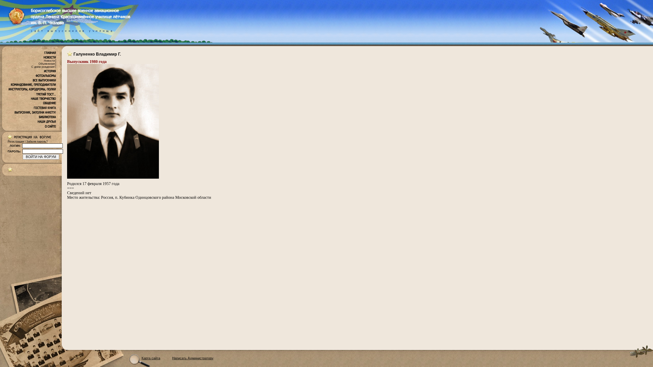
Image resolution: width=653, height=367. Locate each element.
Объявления (47, 63)
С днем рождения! (43, 66)
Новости (49, 60)
